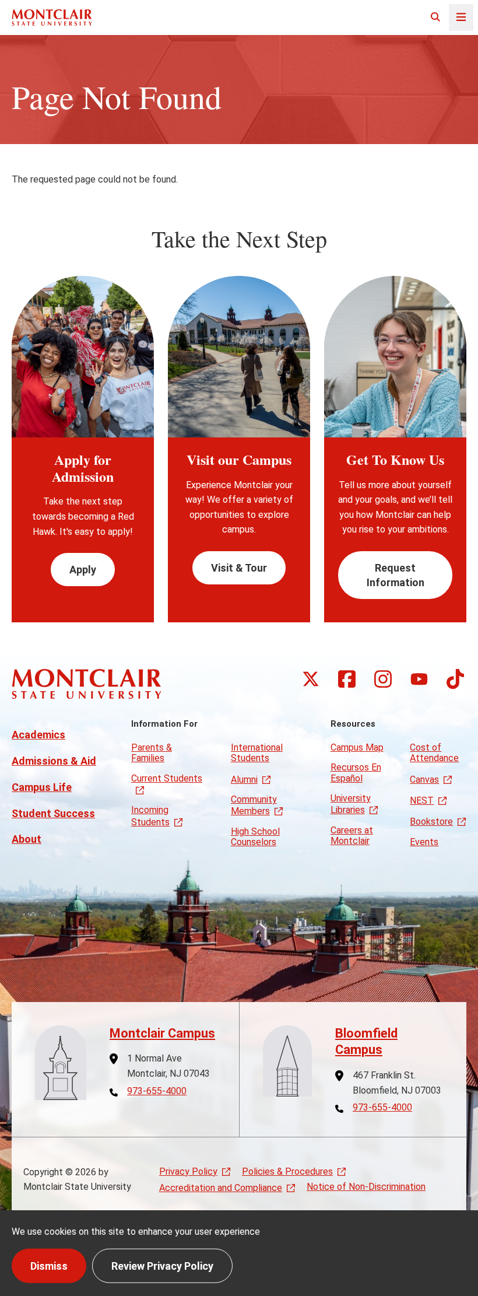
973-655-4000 (157, 1091)
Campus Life (42, 787)
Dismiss (49, 1265)
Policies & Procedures (287, 1171)
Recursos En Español (356, 772)
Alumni (244, 779)
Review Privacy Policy (162, 1265)
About (26, 839)
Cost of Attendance (434, 752)
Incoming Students (150, 815)
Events (424, 841)
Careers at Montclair (352, 835)
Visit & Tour (239, 568)
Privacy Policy (188, 1171)
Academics (38, 734)
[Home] (52, 17)
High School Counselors (255, 836)
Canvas (424, 779)
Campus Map (357, 747)
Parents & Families (151, 752)
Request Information (395, 575)
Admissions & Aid (54, 761)
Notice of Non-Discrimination (366, 1186)
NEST (422, 800)
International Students (257, 752)
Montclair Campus (162, 1033)
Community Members (254, 805)
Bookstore (431, 821)
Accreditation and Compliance (220, 1187)
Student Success (53, 813)
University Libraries (351, 804)
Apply (82, 569)
